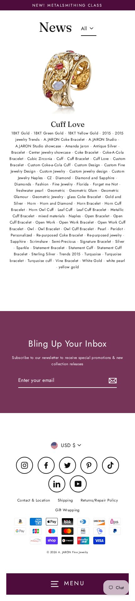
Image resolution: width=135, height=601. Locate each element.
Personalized (22, 235)
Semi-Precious (64, 241)
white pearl (115, 260)
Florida (83, 184)
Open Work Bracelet (77, 222)
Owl (31, 228)
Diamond (64, 177)
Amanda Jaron (77, 146)
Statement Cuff (81, 247)
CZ (50, 177)
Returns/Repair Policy (99, 500)
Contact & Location (33, 500)
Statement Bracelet (49, 247)
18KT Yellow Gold (84, 133)
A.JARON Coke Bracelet (65, 139)
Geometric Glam (83, 190)
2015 (107, 133)
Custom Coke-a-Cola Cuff (50, 164)
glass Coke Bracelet (84, 196)
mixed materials (52, 215)
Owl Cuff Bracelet (79, 228)
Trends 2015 (70, 254)
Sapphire (18, 241)
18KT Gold (21, 133)
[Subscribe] (112, 380)
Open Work (45, 222)
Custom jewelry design (89, 171)
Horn (32, 203)
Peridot (117, 228)
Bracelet (18, 152)
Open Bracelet (98, 215)
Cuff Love (67, 124)
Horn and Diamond (57, 203)
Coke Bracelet (87, 152)
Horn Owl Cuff (42, 209)
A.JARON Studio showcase (38, 146)
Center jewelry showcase (50, 152)
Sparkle (23, 247)
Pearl (103, 228)
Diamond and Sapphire (95, 177)
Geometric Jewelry (48, 196)
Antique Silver (105, 146)
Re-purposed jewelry (105, 235)
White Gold (93, 260)
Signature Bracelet (96, 241)
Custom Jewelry (53, 171)
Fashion (42, 184)
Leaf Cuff (66, 209)
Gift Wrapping (67, 510)
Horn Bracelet (89, 203)
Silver (120, 241)
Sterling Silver (44, 254)
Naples (75, 215)
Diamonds (23, 184)
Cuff (61, 158)
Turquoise (93, 254)
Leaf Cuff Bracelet (92, 209)
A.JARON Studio (103, 139)
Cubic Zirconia (40, 158)
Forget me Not (106, 184)
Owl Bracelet (49, 228)
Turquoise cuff (40, 260)
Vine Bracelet (68, 260)
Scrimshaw (39, 241)
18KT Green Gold (49, 133)
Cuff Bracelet (78, 158)
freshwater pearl (30, 190)
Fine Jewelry (63, 184)
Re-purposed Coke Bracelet (60, 235)
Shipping (65, 500)
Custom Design (87, 164)
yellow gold (69, 266)
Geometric (56, 190)
